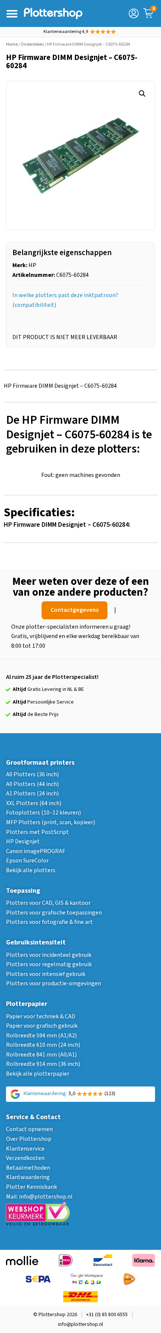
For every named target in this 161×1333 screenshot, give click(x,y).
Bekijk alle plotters (30, 870)
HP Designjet (23, 841)
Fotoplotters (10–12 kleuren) (43, 812)
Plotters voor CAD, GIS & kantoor (48, 903)
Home (12, 44)
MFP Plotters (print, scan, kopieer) (50, 822)
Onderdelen (32, 44)
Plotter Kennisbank (31, 1187)
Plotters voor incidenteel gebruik (48, 955)
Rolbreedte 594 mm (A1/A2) (41, 1035)
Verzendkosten (25, 1158)
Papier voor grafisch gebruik (42, 1026)
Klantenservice (25, 1149)
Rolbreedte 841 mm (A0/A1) (41, 1055)
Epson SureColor (27, 860)
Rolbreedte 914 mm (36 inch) (43, 1064)
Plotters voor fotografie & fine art (49, 922)
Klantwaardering (28, 1177)
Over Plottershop (28, 1139)
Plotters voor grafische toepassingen (54, 913)
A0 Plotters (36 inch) (32, 774)
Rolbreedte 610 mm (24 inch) (43, 1045)
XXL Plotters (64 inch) (33, 803)
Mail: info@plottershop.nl (39, 1197)
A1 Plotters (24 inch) (32, 793)
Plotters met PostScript (37, 832)
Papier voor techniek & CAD (40, 1016)
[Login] (134, 13)
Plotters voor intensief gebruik (45, 974)
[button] (142, 93)
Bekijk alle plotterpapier (37, 1074)
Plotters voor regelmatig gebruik (49, 964)
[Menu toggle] (12, 13)
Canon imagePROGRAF (35, 851)
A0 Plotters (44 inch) (32, 784)
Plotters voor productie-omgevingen (53, 983)
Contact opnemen (29, 1129)
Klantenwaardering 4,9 (65, 31)
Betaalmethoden (28, 1168)
